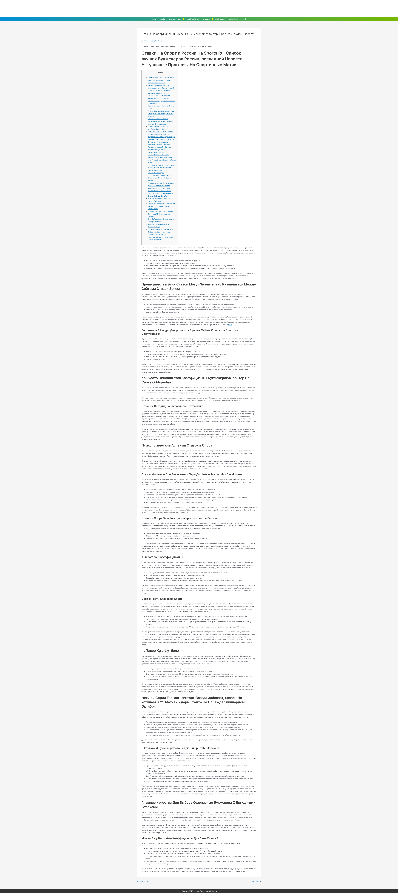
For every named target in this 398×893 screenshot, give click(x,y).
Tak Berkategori (148, 41)
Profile (162, 19)
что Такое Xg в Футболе (157, 129)
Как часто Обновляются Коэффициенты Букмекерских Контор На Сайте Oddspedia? (159, 95)
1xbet (230, 325)
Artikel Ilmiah (233, 19)
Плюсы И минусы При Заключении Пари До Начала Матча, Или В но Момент (161, 113)
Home (154, 19)
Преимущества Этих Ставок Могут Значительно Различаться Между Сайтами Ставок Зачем (161, 80)
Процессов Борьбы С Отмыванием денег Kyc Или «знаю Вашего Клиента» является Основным (161, 185)
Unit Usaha (206, 19)
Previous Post (143, 882)
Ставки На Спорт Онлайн (157, 196)
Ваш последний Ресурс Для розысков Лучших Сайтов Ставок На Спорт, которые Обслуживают (161, 88)
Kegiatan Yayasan (175, 19)
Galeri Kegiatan (220, 19)
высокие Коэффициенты (157, 124)
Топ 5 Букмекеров (155, 170)
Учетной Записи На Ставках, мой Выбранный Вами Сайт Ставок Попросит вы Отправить (160, 232)
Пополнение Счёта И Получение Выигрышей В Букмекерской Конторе (160, 214)
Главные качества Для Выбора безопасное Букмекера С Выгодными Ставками (159, 149)
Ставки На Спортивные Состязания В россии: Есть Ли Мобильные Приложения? (162, 206)
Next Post (256, 882)
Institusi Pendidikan (192, 19)
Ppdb (244, 19)
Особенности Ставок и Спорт (159, 126)
